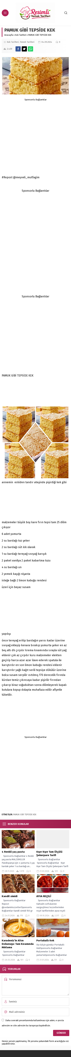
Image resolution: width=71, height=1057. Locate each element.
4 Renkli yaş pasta (13, 851)
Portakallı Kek (45, 940)
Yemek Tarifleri (27, 42)
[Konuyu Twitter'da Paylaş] (24, 48)
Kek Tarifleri (20, 35)
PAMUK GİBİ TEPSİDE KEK (24, 814)
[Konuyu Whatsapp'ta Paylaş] (30, 48)
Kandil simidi (10, 896)
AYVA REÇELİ (43, 896)
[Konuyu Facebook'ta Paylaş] (18, 48)
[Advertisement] (35, 136)
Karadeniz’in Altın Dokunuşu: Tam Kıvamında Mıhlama (18, 944)
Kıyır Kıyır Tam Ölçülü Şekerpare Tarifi (49, 853)
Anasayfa (8, 35)
